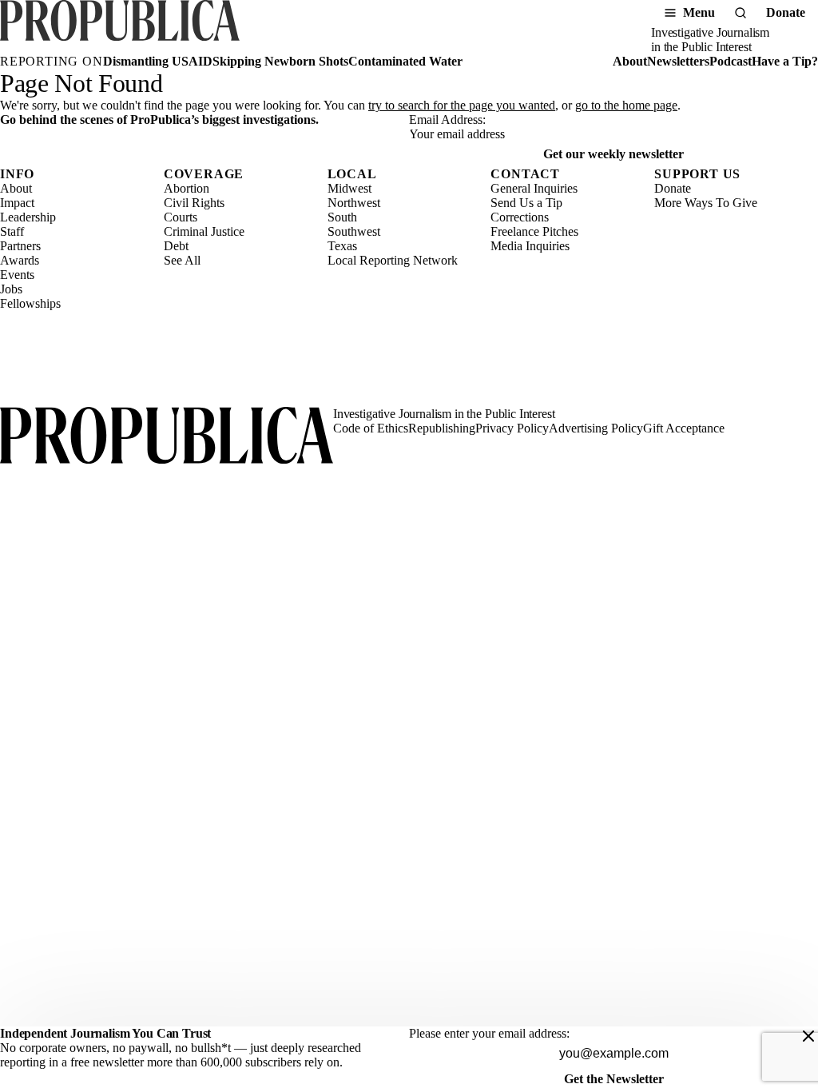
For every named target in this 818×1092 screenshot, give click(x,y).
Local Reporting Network (393, 260)
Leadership (28, 217)
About (630, 61)
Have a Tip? (785, 61)
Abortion (186, 188)
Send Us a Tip (526, 202)
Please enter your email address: (489, 1033)
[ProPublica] (120, 27)
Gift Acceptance (684, 428)
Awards (19, 260)
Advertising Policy (596, 428)
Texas (342, 246)
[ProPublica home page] (166, 437)
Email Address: (447, 119)
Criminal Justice (204, 231)
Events (17, 274)
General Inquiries (534, 188)
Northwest (354, 202)
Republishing (441, 428)
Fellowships (30, 303)
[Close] (808, 1036)
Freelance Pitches (534, 231)
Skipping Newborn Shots (280, 61)
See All (182, 260)
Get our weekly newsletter (613, 154)
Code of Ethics (370, 428)
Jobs (11, 289)
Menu (699, 12)
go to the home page (626, 105)
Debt (176, 246)
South (342, 217)
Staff (12, 231)
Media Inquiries (530, 246)
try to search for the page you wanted (461, 105)
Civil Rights (194, 202)
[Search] (740, 13)
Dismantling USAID (157, 61)
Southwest (354, 231)
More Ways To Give (705, 202)
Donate (785, 12)
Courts (180, 217)
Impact (17, 202)
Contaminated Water (405, 61)
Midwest (349, 188)
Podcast (730, 61)
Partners (20, 246)
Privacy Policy (512, 428)
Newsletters (678, 61)
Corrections (519, 217)
